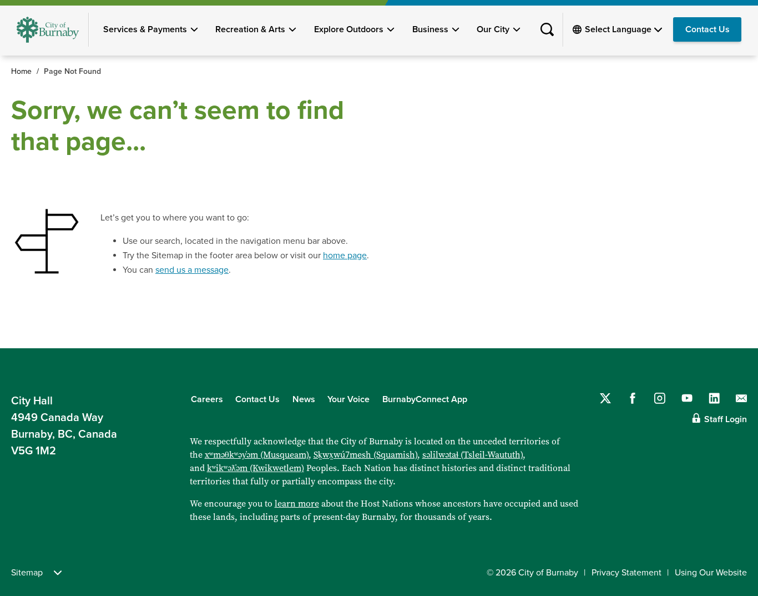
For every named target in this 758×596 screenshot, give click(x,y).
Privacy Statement (626, 572)
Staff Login (725, 419)
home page (345, 255)
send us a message (192, 270)
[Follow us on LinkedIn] (714, 398)
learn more (297, 503)
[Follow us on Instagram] (659, 398)
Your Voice (348, 399)
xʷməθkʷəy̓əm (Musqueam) (257, 454)
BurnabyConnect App (424, 399)
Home (21, 71)
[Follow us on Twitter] (605, 398)
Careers (207, 399)
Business (430, 29)
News (303, 399)
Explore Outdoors (348, 29)
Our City (493, 29)
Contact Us (707, 29)
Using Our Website (711, 572)
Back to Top (730, 324)
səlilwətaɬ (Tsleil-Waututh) (472, 454)
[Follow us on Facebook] (632, 398)
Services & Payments (145, 29)
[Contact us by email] (741, 398)
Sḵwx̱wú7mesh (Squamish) (365, 454)
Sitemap (27, 572)
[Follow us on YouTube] (687, 398)
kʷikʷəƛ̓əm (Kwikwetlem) (255, 468)
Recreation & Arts (250, 29)
